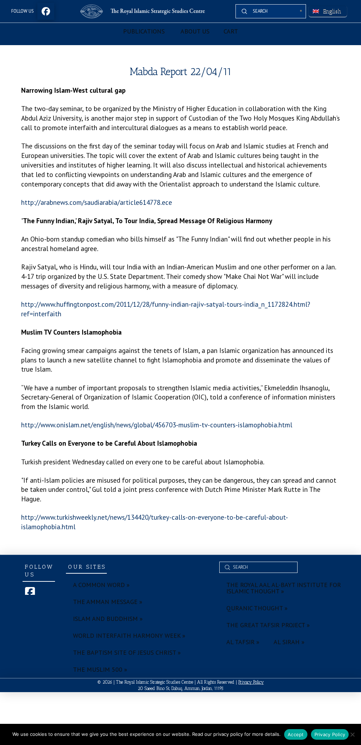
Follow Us (22, 11)
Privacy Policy (251, 682)
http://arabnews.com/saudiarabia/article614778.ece (96, 202)
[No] (352, 734)
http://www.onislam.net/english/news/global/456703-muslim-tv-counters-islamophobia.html (156, 424)
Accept (296, 734)
